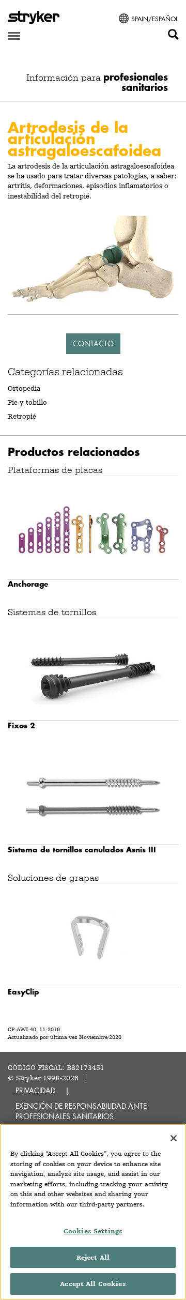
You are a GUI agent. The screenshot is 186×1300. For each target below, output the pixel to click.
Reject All (93, 1257)
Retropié (22, 416)
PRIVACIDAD (35, 1090)
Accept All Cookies (93, 1284)
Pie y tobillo (27, 402)
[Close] (173, 1138)
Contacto (93, 343)
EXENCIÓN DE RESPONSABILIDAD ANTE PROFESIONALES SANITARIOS (81, 1111)
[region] (93, 1212)
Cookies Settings (93, 1231)
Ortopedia (24, 388)
